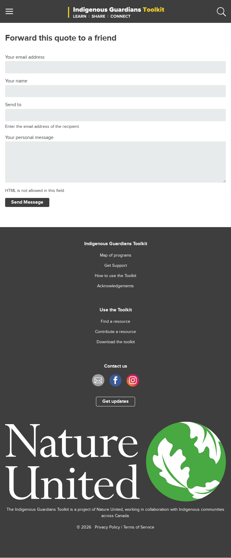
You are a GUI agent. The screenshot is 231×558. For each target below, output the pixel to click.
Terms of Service (138, 527)
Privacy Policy (107, 527)
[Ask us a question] (98, 380)
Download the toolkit (116, 342)
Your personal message (29, 137)
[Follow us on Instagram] (133, 380)
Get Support (115, 265)
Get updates (115, 401)
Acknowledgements (115, 286)
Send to (13, 105)
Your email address (25, 57)
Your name (16, 81)
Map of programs (115, 255)
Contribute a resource (115, 331)
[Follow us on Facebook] (115, 380)
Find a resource (115, 321)
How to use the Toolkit (115, 275)
